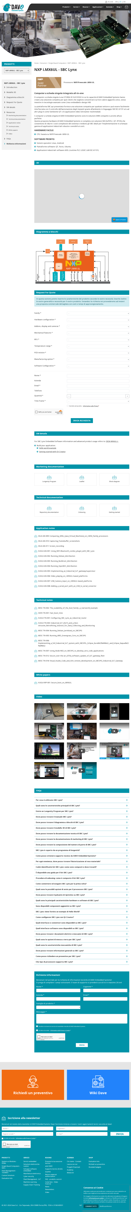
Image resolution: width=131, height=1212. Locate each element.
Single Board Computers (57, 63)
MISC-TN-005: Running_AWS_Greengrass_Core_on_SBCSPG (62, 635)
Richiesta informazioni (16, 144)
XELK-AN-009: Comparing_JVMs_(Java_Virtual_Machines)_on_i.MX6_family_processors (73, 536)
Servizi (76, 7)
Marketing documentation (17, 115)
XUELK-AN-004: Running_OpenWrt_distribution (57, 566)
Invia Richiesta (82, 420)
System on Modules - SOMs (9, 1162)
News (47, 1187)
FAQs (9, 139)
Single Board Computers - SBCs (11, 1167)
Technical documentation (16, 119)
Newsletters (49, 1189)
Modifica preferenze (106, 1206)
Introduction (12, 87)
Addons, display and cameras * (47, 326)
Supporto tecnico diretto (54, 1169)
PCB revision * (40, 352)
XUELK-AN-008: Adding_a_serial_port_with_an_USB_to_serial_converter (67, 586)
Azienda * (40, 995)
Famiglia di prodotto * (45, 1003)
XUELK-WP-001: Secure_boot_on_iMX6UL (55, 682)
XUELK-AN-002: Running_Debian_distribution (56, 556)
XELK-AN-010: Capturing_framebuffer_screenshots (59, 541)
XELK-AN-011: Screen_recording (51, 546)
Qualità (48, 1172)
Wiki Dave (98, 1093)
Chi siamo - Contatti (74, 1161)
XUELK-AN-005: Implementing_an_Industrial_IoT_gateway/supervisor (66, 571)
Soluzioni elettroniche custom (31, 1165)
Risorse (86, 7)
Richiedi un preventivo (33, 1093)
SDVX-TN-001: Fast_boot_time (50, 613)
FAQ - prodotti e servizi (53, 1179)
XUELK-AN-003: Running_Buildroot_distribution (57, 561)
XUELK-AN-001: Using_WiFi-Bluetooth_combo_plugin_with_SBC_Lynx (66, 551)
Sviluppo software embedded (30, 1170)
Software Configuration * (44, 366)
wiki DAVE (48, 1166)
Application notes (14, 123)
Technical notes (13, 126)
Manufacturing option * (44, 359)
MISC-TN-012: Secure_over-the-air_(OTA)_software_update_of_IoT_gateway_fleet (71, 656)
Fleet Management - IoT (32, 1179)
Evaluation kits (7, 1178)
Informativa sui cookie (96, 1198)
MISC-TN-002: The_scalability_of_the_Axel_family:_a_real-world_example (68, 608)
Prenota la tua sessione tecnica (53, 1162)
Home (36, 63)
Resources (11, 112)
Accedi (110, 2)
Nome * (37, 375)
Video (10, 134)
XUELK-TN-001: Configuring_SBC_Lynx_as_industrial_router (62, 618)
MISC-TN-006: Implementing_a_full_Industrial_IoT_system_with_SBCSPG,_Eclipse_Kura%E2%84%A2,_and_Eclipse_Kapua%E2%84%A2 (83, 643)
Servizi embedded (29, 1161)
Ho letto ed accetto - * (55, 1030)
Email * (37, 385)
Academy (70, 1170)
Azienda (109, 7)
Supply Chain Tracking (31, 1185)
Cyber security (28, 1176)
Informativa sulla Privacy (90, 406)
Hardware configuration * (45, 319)
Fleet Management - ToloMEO (9, 1172)
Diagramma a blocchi (15, 97)
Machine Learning (30, 1182)
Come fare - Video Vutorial (51, 1183)
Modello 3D (11, 92)
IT (120, 2)
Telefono (38, 390)
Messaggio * (41, 1012)
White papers (13, 130)
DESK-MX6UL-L (112, 441)
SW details (11, 107)
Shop (119, 7)
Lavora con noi (72, 1164)
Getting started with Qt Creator (52, 451)
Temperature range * (43, 346)
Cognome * (88, 986)
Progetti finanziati (73, 1167)
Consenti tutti (91, 1206)
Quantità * (38, 395)
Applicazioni (97, 7)
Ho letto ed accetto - (84, 406)
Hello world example (47, 448)
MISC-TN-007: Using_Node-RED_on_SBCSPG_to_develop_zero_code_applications (71, 651)
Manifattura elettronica (32, 1173)
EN (116, 2)
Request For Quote (14, 102)
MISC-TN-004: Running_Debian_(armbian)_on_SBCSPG (60, 630)
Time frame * (40, 401)
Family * (37, 313)
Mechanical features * (43, 333)
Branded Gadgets (95, 1167)
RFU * (36, 339)
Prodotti (66, 7)
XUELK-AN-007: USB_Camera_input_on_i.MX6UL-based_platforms (65, 581)
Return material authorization (51, 1175)
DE (124, 2)
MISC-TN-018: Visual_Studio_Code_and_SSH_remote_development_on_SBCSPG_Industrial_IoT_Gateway (80, 661)
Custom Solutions (8, 1175)
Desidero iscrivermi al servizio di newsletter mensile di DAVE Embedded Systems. (62, 1026)
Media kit (70, 1173)
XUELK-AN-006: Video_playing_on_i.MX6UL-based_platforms (63, 576)
